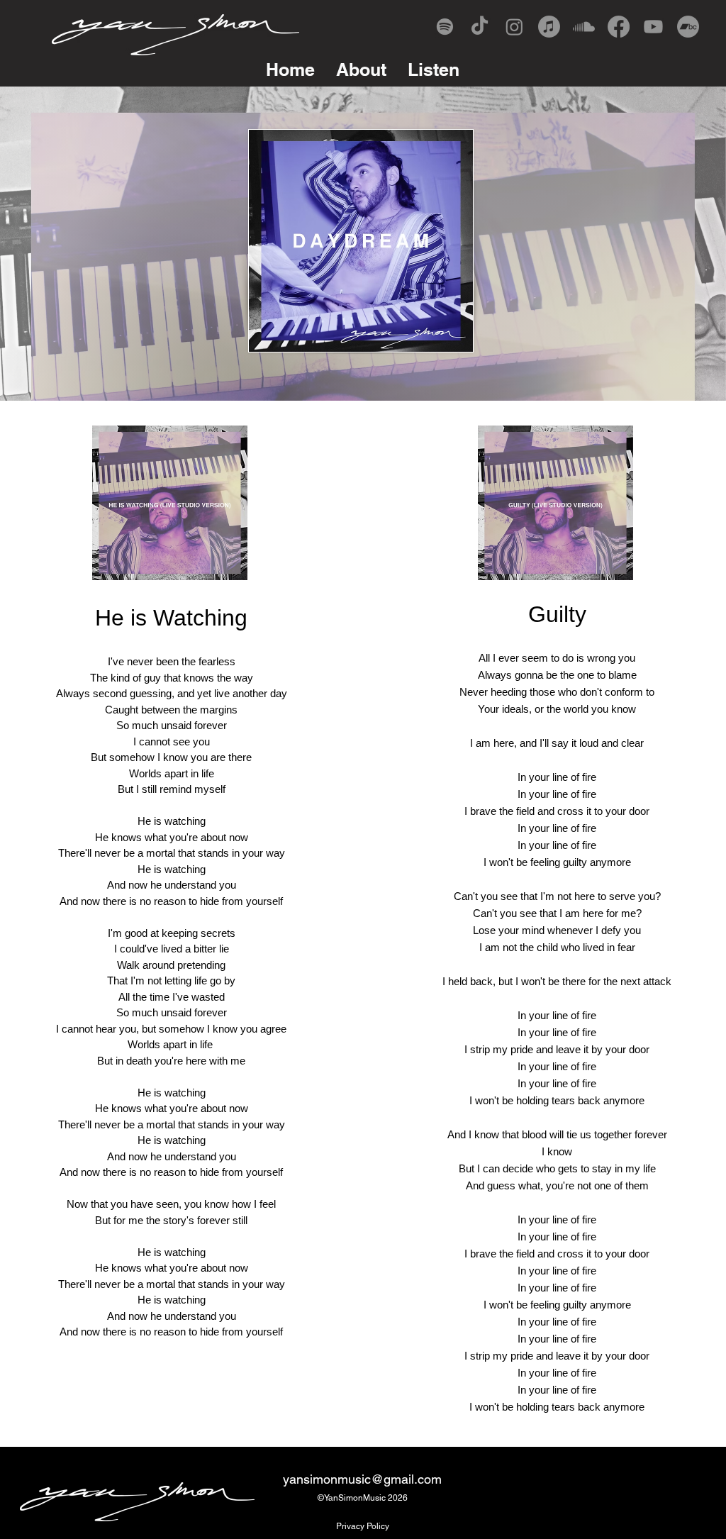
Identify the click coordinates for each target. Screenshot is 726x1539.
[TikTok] (480, 27)
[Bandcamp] (688, 27)
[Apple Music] (549, 27)
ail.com (421, 1479)
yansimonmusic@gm (342, 1479)
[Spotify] (445, 27)
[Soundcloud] (584, 27)
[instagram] (514, 27)
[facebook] (619, 27)
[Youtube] (653, 27)
